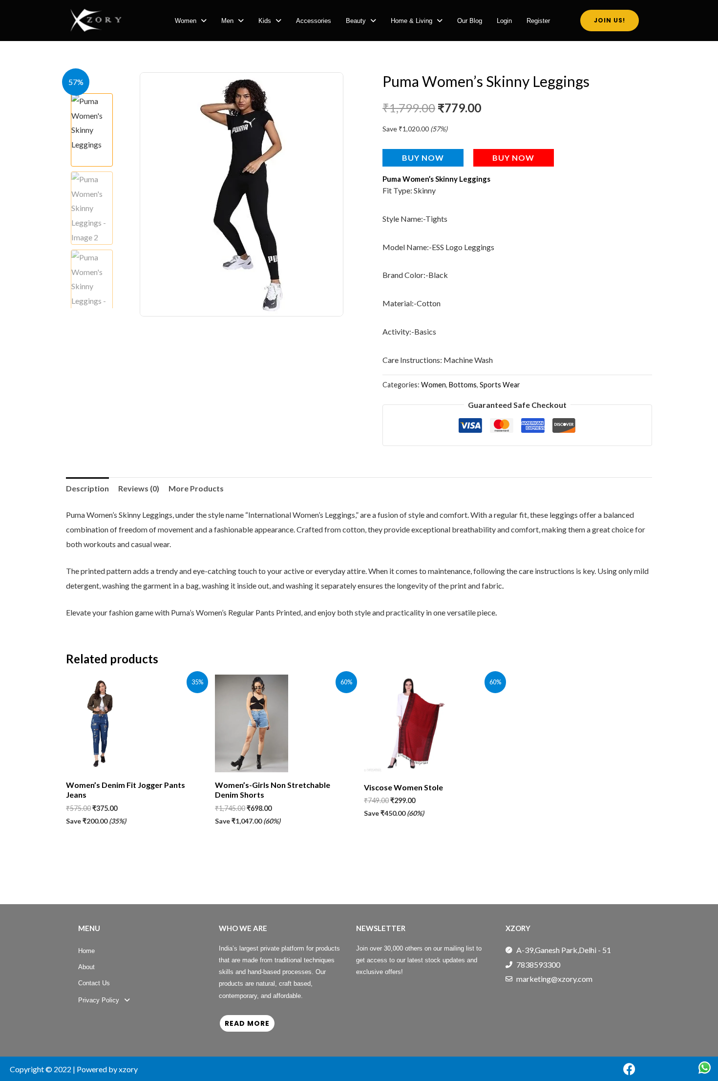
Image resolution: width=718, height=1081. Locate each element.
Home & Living (411, 20)
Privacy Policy (98, 1000)
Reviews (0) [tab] (138, 488)
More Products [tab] (196, 488)
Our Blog (469, 20)
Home (86, 950)
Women (185, 20)
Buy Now (423, 157)
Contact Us (94, 983)
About (86, 967)
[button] (191, 20)
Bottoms (463, 385)
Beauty (356, 20)
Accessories (313, 20)
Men (227, 20)
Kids (264, 20)
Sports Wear (500, 385)
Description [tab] (87, 488)
